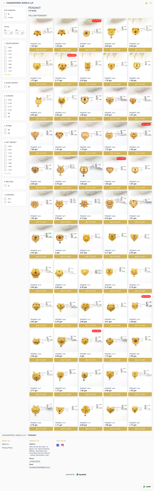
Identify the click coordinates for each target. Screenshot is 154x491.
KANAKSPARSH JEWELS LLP (19, 3)
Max (17, 30)
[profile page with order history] (146, 3)
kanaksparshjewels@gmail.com (39, 467)
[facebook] (58, 445)
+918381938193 (34, 461)
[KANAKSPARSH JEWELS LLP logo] (3, 3)
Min (5, 30)
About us (5, 444)
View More (7, 74)
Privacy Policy (7, 448)
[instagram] (62, 445)
